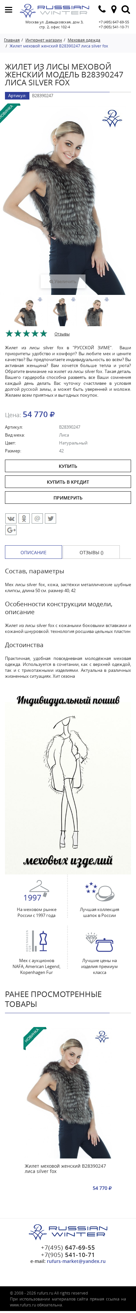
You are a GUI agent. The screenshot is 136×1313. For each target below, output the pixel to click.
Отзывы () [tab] (91, 552)
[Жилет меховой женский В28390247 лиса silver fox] (68, 1093)
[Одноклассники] (24, 518)
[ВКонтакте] (11, 518)
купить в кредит (68, 482)
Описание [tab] (33, 552)
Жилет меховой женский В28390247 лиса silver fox (65, 1168)
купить (68, 466)
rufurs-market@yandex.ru (76, 1261)
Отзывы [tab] (62, 333)
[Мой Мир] (37, 518)
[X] (50, 518)
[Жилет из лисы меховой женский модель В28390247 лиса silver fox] (28, 319)
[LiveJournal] (11, 530)
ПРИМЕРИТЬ (68, 498)
